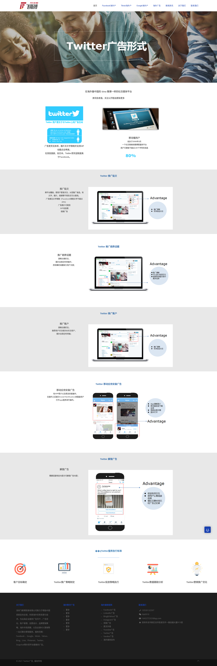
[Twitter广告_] (29, 5)
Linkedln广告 (109, 613)
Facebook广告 (109, 609)
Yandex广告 (108, 636)
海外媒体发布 (109, 639)
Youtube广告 (108, 629)
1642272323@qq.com (151, 618)
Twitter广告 (108, 633)
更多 (68, 609)
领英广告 (107, 623)
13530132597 (148, 610)
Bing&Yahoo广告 (110, 616)
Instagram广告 (109, 619)
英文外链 (107, 626)
